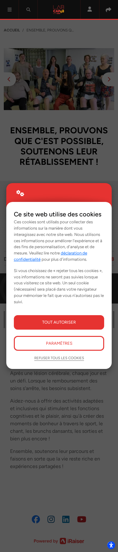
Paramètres (59, 343)
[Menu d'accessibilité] (111, 545)
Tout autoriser (59, 322)
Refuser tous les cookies (59, 358)
